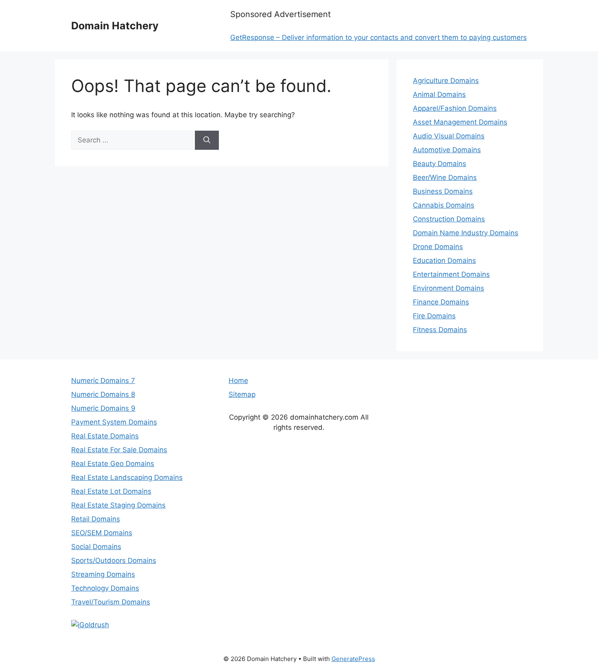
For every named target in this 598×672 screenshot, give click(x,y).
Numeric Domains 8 (103, 394)
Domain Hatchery (115, 26)
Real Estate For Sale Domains (119, 450)
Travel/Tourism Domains (110, 602)
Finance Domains (441, 302)
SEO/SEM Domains (101, 533)
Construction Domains (449, 219)
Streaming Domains (103, 574)
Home (238, 380)
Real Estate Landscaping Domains (127, 477)
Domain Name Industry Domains (465, 233)
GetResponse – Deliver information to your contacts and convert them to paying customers (378, 37)
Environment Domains (448, 288)
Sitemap (242, 394)
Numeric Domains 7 (103, 380)
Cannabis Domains (443, 205)
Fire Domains (434, 316)
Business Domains (443, 191)
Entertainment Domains (451, 274)
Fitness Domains (440, 330)
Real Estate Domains (105, 436)
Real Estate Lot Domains (111, 491)
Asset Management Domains (460, 122)
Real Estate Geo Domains (112, 464)
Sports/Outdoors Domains (113, 560)
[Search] (207, 140)
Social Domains (96, 547)
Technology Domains (105, 588)
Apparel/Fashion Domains (455, 108)
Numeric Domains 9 (103, 408)
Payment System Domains (114, 422)
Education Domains (444, 260)
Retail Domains (95, 519)
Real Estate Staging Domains (118, 505)
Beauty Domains (439, 164)
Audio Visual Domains (449, 136)
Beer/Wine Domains (445, 177)
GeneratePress (353, 659)
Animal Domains (439, 94)
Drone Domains (438, 247)
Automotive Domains (447, 150)
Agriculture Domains (446, 81)
